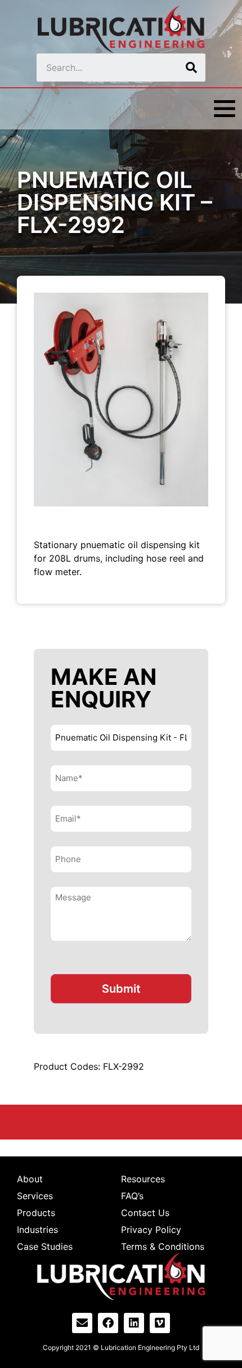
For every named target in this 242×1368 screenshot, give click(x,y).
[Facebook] (108, 1323)
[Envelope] (82, 1323)
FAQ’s (132, 1195)
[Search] (191, 67)
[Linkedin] (134, 1323)
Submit (121, 988)
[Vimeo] (160, 1323)
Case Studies (45, 1246)
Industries (37, 1229)
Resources (143, 1179)
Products (36, 1212)
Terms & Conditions (162, 1246)
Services (35, 1195)
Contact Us (145, 1212)
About (30, 1179)
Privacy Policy (151, 1229)
